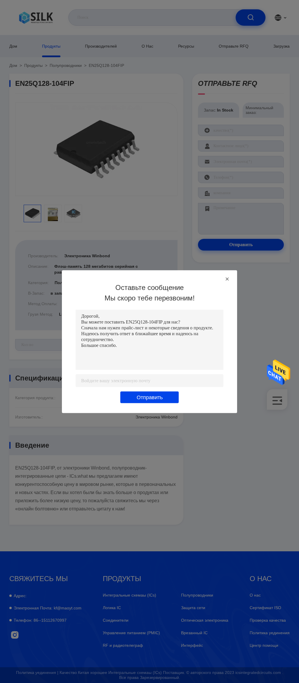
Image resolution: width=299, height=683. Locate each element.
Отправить (150, 397)
